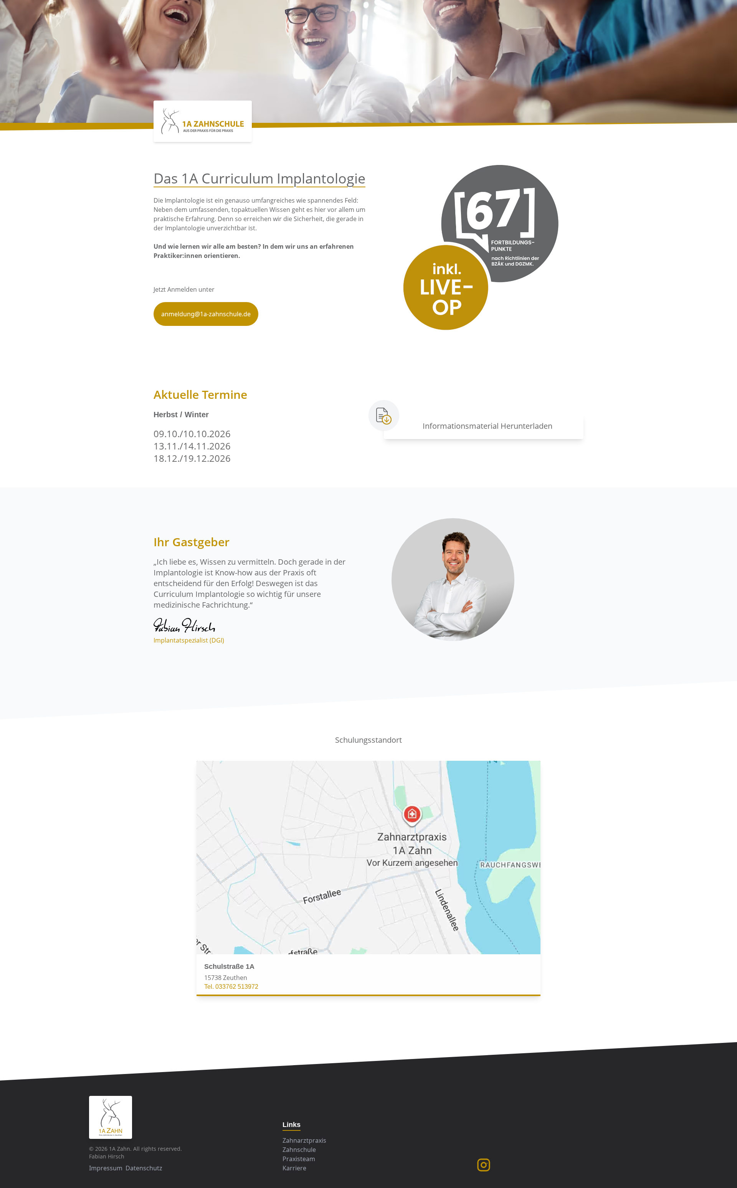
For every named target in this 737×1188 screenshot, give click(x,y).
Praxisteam (299, 1159)
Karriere (294, 1168)
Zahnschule (299, 1149)
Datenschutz (144, 1168)
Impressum (105, 1168)
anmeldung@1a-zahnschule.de (206, 314)
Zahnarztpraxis (304, 1140)
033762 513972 (236, 986)
